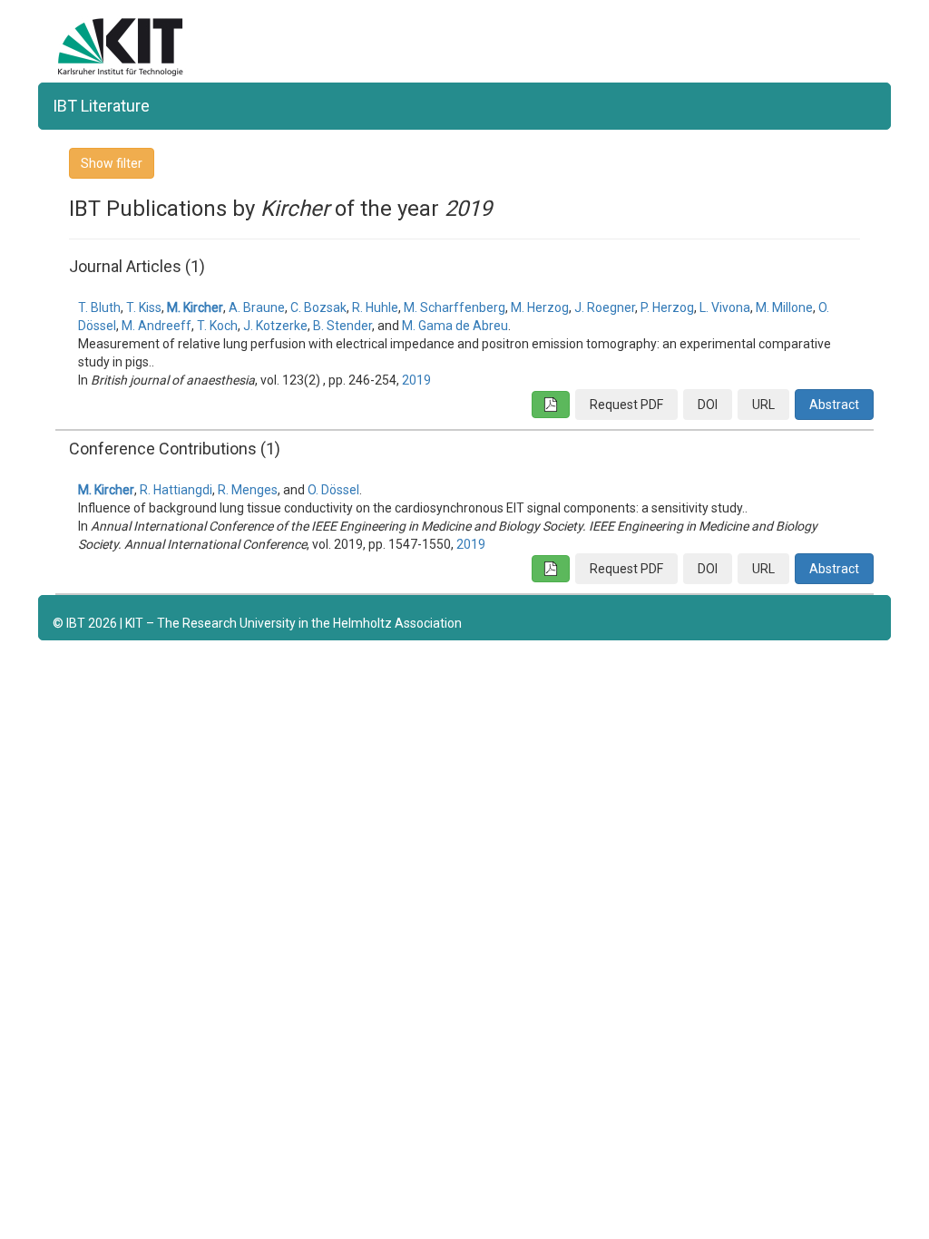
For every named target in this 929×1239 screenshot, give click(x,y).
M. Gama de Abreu (455, 325)
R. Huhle (375, 307)
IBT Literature (101, 105)
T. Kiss (143, 307)
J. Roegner (604, 307)
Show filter (111, 163)
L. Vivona (724, 307)
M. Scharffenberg (454, 307)
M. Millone (784, 307)
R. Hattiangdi (176, 490)
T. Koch (217, 325)
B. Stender (342, 325)
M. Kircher (195, 307)
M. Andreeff (156, 325)
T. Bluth (99, 307)
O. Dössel (333, 490)
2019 (416, 380)
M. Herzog (540, 307)
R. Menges (248, 490)
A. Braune (257, 307)
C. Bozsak (318, 307)
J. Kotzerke (275, 325)
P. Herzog (667, 307)
